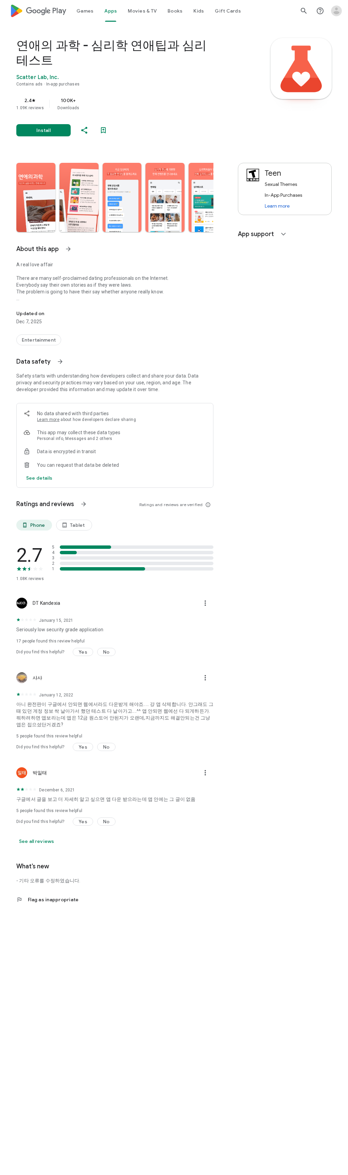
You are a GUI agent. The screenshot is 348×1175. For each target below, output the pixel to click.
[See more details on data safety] (39, 478)
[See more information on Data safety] (60, 361)
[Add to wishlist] (103, 130)
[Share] (84, 130)
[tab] (85, 11)
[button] (35, 197)
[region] (124, 103)
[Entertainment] (38, 340)
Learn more (48, 419)
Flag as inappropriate (47, 900)
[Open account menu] (336, 11)
